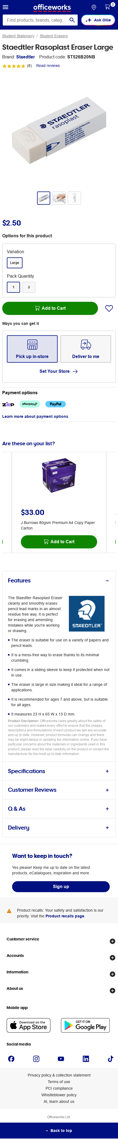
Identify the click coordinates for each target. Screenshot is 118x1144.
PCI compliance (59, 1088)
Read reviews (48, 65)
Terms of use (59, 1082)
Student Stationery (18, 36)
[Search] (72, 20)
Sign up (61, 886)
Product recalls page (65, 916)
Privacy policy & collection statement (59, 1075)
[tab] (59, 580)
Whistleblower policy (59, 1095)
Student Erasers (54, 36)
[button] (5, 8)
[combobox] (40, 20)
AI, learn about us (59, 1101)
